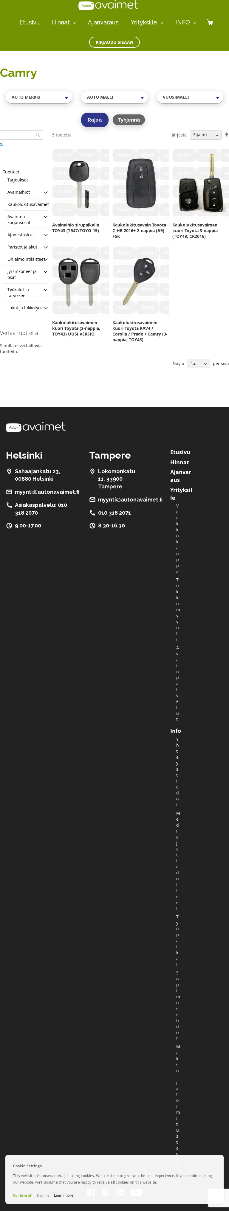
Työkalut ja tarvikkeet (18, 292)
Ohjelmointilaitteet (26, 259)
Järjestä (179, 134)
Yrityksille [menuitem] (144, 22)
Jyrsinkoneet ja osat (22, 274)
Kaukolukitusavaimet (28, 204)
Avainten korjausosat (18, 219)
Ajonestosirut (20, 234)
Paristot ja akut (22, 247)
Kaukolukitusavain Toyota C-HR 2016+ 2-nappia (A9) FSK (139, 230)
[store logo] (108, 5)
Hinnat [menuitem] (61, 22)
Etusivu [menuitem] (29, 22)
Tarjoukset (17, 180)
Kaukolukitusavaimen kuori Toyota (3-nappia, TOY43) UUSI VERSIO (76, 328)
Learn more (63, 1195)
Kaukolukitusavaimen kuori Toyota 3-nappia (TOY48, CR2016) (195, 230)
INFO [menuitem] (182, 22)
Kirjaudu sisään (114, 42)
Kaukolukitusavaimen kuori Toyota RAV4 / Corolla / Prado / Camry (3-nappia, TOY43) (140, 331)
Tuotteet (11, 172)
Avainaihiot (18, 192)
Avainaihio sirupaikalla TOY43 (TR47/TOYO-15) (75, 227)
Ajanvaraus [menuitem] (103, 22)
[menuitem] (73, 23)
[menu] (108, 22)
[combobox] (39, 97)
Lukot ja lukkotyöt (24, 307)
